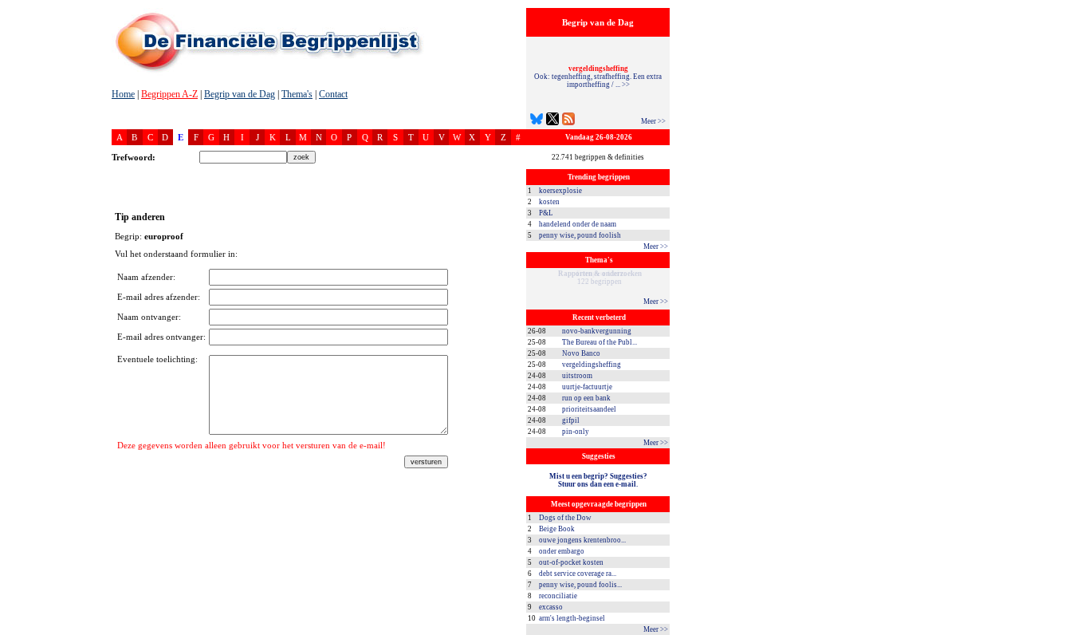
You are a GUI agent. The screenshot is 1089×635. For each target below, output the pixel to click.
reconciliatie (558, 596)
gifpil (571, 420)
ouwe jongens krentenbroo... (582, 540)
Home (123, 94)
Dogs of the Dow (565, 518)
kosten (549, 202)
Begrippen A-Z (169, 94)
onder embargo (561, 551)
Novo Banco (581, 353)
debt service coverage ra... (577, 574)
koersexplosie (560, 191)
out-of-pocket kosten (571, 562)
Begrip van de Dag (239, 94)
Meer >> (653, 121)
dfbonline (1074, 630)
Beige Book (557, 529)
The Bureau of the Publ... (599, 342)
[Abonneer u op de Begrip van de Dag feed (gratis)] (568, 121)
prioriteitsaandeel (589, 409)
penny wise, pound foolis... (580, 585)
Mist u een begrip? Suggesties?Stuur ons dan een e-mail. (598, 480)
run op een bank (586, 398)
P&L (546, 213)
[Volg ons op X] (552, 121)
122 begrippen (600, 278)
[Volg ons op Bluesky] (536, 121)
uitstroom (577, 376)
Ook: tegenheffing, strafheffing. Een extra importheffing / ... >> (598, 77)
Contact (333, 94)
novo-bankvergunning (596, 331)
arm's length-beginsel (572, 618)
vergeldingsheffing (591, 365)
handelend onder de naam (577, 224)
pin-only (575, 432)
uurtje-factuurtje (587, 387)
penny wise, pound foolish (580, 235)
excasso (551, 607)
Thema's (297, 94)
